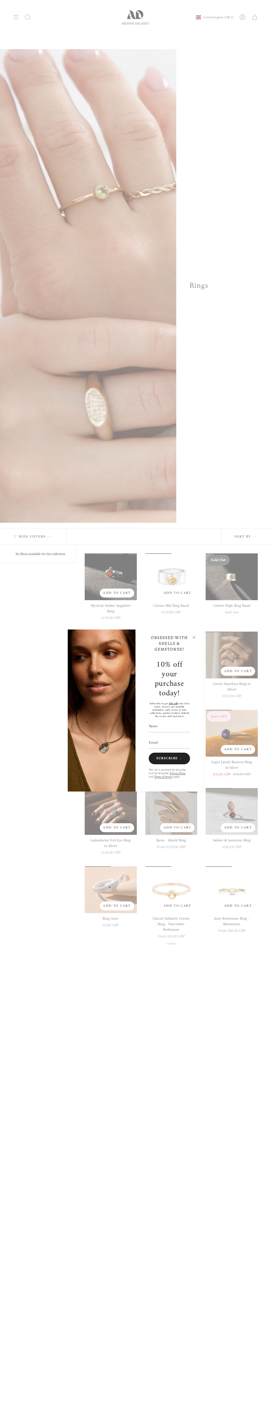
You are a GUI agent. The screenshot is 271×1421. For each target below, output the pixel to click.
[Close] (194, 637)
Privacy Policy (178, 773)
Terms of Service (163, 776)
